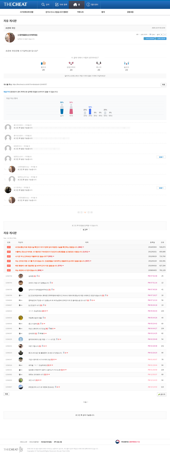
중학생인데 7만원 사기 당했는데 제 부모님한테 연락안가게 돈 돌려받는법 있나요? (59, 300)
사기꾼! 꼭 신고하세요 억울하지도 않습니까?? (34, 256)
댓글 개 (7, 92)
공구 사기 (37, 305)
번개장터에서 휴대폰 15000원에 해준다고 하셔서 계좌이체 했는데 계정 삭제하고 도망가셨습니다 (68, 295)
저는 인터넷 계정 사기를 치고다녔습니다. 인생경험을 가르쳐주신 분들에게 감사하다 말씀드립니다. (52, 261)
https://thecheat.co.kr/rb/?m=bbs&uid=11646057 (30, 84)
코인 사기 (33, 380)
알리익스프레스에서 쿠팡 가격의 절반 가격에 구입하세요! (85, 76)
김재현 (32, 276)
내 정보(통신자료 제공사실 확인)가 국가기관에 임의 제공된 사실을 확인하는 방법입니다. (48, 247)
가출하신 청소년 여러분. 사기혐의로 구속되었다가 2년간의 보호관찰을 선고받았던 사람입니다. (51, 252)
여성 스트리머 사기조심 (38, 329)
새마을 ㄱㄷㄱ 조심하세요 (39, 365)
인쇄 (153, 34)
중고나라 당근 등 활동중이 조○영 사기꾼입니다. (46, 353)
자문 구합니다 (35, 346)
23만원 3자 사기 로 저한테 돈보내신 (41, 387)
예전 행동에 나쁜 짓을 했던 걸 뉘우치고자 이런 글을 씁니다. (38, 266)
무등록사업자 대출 (35, 318)
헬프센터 (92, 4)
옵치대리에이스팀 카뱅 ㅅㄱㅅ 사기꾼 (42, 339)
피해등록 (61, 4)
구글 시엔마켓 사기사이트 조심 (41, 359)
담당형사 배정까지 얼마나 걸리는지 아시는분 (46, 370)
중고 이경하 (34, 324)
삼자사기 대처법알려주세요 (39, 290)
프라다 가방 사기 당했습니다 (39, 283)
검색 (45, 4)
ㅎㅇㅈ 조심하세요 (36, 311)
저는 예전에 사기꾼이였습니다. (28, 270)
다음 (85, 402)
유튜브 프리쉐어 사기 (37, 374)
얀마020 (33, 333)
